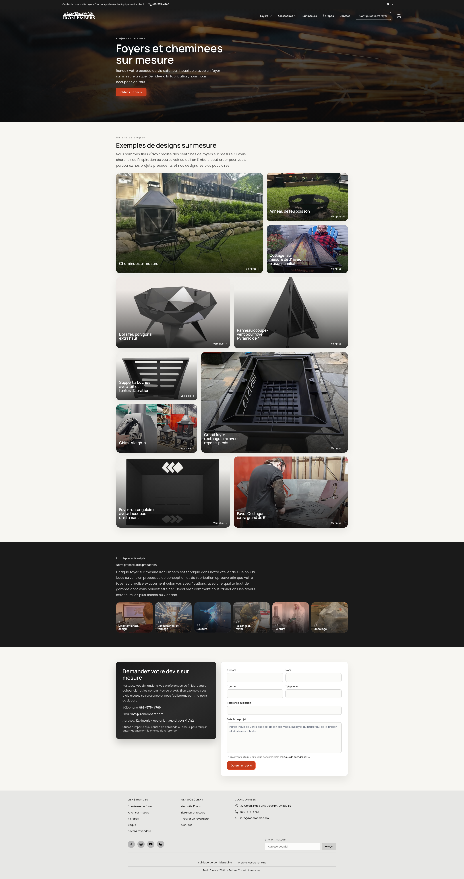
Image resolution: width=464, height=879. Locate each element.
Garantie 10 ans (191, 806)
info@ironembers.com (147, 714)
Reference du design (239, 702)
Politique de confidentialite (295, 756)
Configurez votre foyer (373, 16)
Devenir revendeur (139, 831)
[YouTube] (150, 844)
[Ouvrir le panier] (399, 16)
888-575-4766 (160, 4)
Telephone (291, 686)
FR (388, 4)
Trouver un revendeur (195, 819)
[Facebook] (131, 844)
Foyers (264, 16)
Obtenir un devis (241, 765)
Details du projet (236, 719)
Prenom (231, 670)
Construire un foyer (140, 806)
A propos (133, 819)
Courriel (231, 686)
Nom (288, 670)
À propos (328, 16)
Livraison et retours (193, 812)
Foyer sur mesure (139, 812)
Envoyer (329, 846)
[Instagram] (141, 844)
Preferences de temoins (252, 862)
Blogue (132, 825)
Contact (345, 16)
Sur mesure (310, 16)
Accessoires (285, 16)
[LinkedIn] (160, 844)
